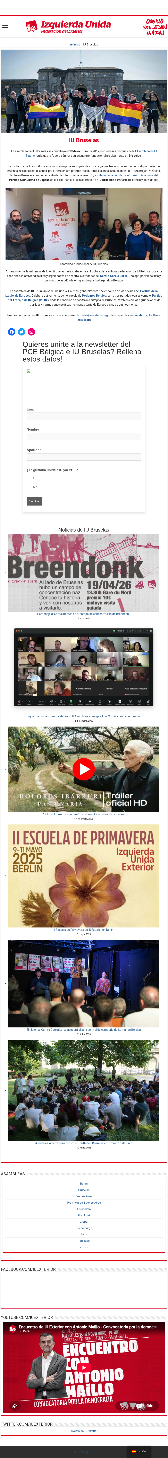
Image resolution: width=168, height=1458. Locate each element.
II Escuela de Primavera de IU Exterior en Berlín (84, 929)
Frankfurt (84, 1215)
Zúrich (84, 1247)
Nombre (33, 429)
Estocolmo (84, 1209)
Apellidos (35, 449)
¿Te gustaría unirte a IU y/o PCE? (52, 470)
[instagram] (91, 1452)
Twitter (153, 315)
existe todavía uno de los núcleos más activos (124, 175)
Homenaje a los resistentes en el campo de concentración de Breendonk (83, 614)
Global (84, 1221)
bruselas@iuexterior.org (92, 315)
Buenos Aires (83, 1196)
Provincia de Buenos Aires (84, 1202)
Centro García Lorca (114, 276)
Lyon (84, 1234)
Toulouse (84, 1240)
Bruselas (84, 1190)
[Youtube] (87, 1452)
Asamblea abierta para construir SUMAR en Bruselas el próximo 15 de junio (83, 1143)
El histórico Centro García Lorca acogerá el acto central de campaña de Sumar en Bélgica (84, 1029)
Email (32, 409)
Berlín (84, 1183)
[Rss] (75, 1452)
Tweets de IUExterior (84, 1430)
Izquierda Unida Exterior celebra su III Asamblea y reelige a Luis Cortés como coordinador (84, 716)
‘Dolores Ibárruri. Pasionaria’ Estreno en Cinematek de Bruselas (83, 814)
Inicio (76, 44)
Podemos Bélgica (94, 295)
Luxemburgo (84, 1228)
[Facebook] (79, 1452)
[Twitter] (82, 1452)
